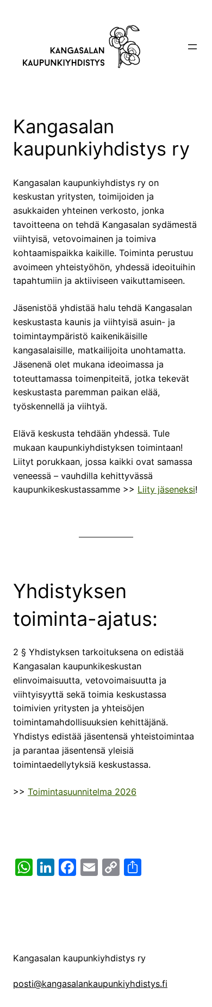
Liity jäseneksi (166, 489)
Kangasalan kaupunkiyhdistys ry (79, 958)
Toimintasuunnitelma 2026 (82, 791)
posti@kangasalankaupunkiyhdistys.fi (90, 983)
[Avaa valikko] (192, 46)
